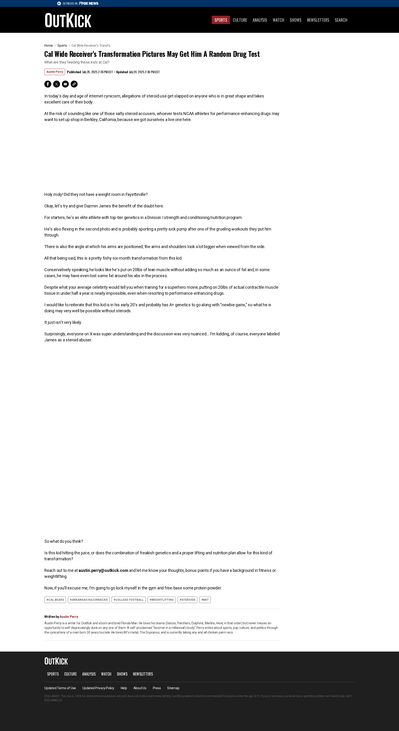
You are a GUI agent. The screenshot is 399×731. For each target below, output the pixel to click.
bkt (206, 599)
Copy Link (74, 84)
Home (48, 45)
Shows (296, 20)
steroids (188, 599)
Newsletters (318, 20)
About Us (139, 688)
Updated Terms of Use (60, 688)
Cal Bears (56, 599)
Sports (221, 20)
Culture (240, 20)
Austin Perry (54, 71)
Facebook (47, 84)
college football (129, 599)
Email (65, 84)
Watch (278, 20)
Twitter (56, 84)
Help (124, 688)
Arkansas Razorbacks (90, 599)
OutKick (68, 19)
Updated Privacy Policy (98, 688)
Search (341, 20)
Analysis (260, 20)
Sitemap (173, 688)
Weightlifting (162, 599)
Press (157, 688)
